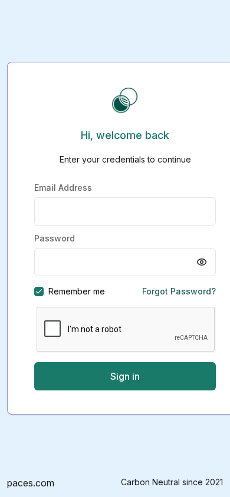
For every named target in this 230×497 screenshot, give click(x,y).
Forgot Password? (179, 291)
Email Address (63, 188)
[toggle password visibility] (201, 262)
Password (54, 238)
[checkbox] (39, 291)
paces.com (30, 483)
